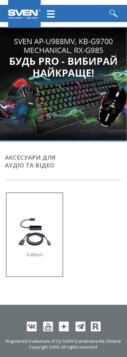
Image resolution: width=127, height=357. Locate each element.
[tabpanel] (63, 84)
